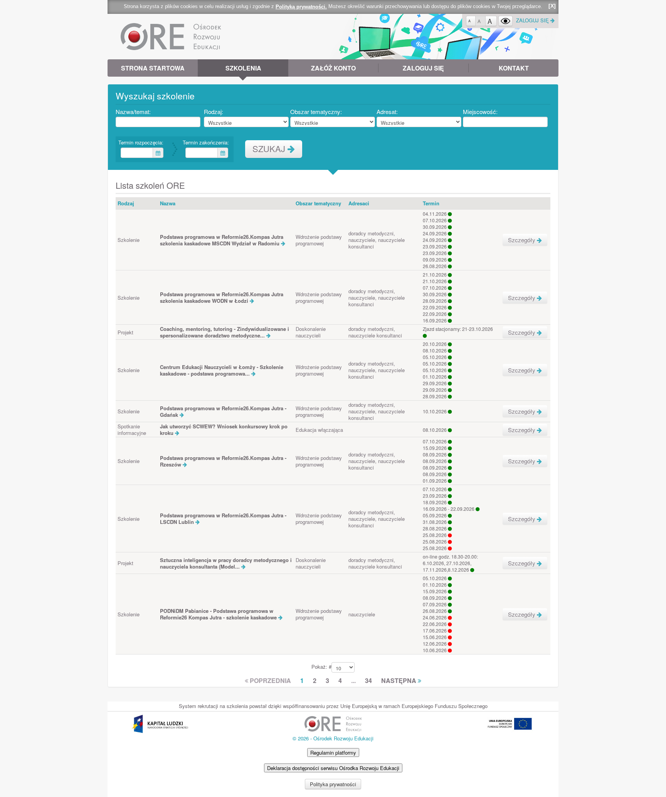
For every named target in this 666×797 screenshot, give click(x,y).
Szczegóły (522, 240)
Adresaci (358, 203)
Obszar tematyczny (318, 203)
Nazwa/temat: (134, 111)
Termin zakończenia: (207, 142)
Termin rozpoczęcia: (141, 142)
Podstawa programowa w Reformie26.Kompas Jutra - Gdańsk (223, 411)
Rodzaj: (214, 111)
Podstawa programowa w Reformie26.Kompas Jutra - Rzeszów (223, 461)
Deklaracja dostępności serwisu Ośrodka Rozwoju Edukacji (333, 768)
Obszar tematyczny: (317, 111)
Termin (431, 203)
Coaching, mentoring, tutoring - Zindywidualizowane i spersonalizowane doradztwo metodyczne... (224, 332)
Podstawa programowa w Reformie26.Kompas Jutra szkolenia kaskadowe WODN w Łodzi (221, 297)
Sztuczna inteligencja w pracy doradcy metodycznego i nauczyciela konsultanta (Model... (226, 563)
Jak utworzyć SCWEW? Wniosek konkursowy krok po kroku (224, 429)
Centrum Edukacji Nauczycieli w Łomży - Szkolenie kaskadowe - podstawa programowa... (221, 370)
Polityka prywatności (333, 784)
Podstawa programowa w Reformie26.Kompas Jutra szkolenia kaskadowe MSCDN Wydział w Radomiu (221, 240)
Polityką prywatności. (301, 7)
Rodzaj (126, 203)
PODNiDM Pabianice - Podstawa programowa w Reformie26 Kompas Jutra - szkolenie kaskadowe (219, 614)
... (353, 681)
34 (368, 681)
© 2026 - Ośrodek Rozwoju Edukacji (333, 738)
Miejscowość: (481, 111)
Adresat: (388, 111)
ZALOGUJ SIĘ (533, 20)
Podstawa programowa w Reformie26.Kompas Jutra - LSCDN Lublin (223, 518)
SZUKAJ (270, 148)
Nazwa (167, 203)
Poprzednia (269, 681)
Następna (399, 681)
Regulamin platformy (333, 752)
